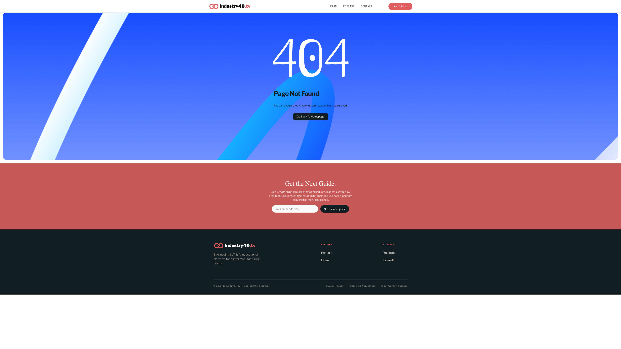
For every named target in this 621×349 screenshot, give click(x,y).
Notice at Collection (362, 285)
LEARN (333, 6)
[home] (230, 6)
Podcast (326, 253)
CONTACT (366, 6)
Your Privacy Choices (394, 285)
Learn (325, 260)
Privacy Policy (334, 285)
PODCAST (348, 6)
